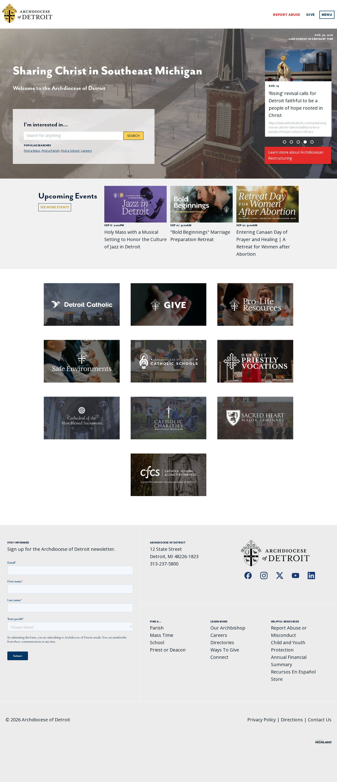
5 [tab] (312, 142)
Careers (86, 151)
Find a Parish (51, 151)
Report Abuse (286, 15)
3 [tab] (298, 142)
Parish (157, 628)
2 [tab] (291, 142)
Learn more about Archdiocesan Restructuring (295, 155)
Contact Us (319, 720)
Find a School (70, 151)
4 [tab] (305, 142)
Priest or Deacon (168, 650)
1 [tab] (284, 142)
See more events (54, 207)
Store (277, 679)
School (157, 642)
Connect (219, 657)
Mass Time (161, 635)
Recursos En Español (293, 672)
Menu (327, 15)
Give (310, 15)
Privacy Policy (261, 720)
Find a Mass (32, 151)
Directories (222, 642)
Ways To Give (224, 650)
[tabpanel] (298, 93)
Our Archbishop (227, 628)
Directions (292, 720)
